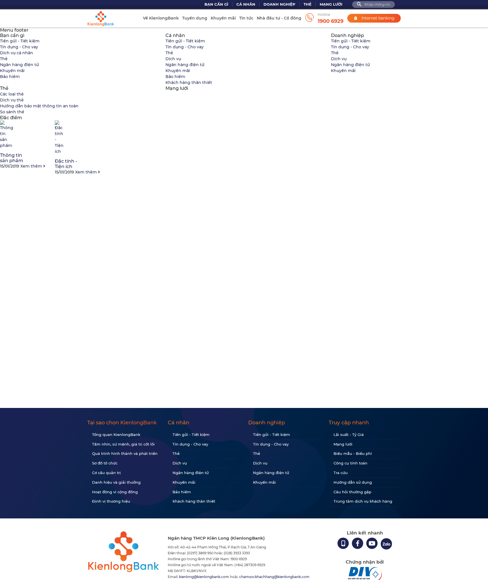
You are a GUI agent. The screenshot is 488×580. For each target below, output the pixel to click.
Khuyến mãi (223, 18)
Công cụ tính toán (350, 463)
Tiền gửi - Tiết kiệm (20, 41)
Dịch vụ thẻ (12, 100)
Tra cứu (341, 472)
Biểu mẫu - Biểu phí (353, 453)
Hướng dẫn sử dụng (353, 482)
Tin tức (246, 18)
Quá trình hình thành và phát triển (125, 453)
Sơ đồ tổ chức (104, 463)
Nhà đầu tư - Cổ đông (279, 18)
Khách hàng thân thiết (188, 82)
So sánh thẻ (12, 111)
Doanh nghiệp (279, 4)
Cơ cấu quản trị (106, 472)
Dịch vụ (173, 58)
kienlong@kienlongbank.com (204, 577)
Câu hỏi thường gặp (352, 492)
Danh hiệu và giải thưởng (116, 482)
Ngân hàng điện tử (19, 64)
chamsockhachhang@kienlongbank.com (274, 577)
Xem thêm (31, 166)
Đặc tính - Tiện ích (66, 163)
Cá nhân (245, 4)
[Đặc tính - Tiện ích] (59, 151)
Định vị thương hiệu (111, 501)
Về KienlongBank (161, 18)
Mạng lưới (331, 4)
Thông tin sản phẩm (11, 158)
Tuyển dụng (194, 18)
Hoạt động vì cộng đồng (115, 492)
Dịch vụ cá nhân (16, 52)
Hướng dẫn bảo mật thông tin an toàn (39, 105)
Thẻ (307, 4)
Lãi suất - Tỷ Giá (349, 434)
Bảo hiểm (10, 76)
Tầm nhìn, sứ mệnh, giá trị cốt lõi (123, 444)
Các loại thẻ (12, 94)
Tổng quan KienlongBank (116, 434)
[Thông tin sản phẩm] (6, 145)
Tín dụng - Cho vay (19, 46)
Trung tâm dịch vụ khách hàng (363, 501)
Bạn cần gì (216, 4)
